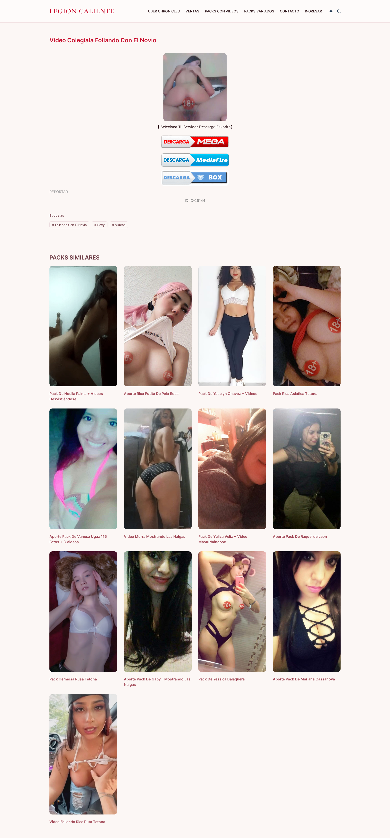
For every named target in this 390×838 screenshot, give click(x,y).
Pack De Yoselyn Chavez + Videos (227, 393)
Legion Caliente (81, 11)
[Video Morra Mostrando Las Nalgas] (158, 468)
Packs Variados (259, 11)
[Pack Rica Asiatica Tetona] (307, 326)
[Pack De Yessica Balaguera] (232, 611)
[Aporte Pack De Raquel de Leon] (307, 468)
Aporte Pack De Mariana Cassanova (304, 679)
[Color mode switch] (331, 11)
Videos (118, 225)
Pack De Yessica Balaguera (221, 679)
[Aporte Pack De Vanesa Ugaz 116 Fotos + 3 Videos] (83, 468)
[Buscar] (339, 11)
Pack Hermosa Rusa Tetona (73, 679)
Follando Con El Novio (69, 225)
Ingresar (313, 11)
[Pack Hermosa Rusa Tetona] (83, 611)
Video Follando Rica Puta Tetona (77, 821)
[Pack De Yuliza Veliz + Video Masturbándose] (232, 468)
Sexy (99, 225)
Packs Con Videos (222, 11)
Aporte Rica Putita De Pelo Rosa (151, 393)
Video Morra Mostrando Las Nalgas (154, 536)
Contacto (289, 11)
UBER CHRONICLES (164, 11)
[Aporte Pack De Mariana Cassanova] (307, 611)
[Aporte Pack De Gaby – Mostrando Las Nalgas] (158, 611)
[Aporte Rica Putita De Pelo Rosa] (158, 326)
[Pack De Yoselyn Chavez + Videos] (232, 326)
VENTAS (192, 11)
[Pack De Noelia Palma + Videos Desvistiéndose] (83, 326)
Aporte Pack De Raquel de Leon (300, 536)
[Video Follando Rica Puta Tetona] (83, 754)
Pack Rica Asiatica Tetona (295, 393)
